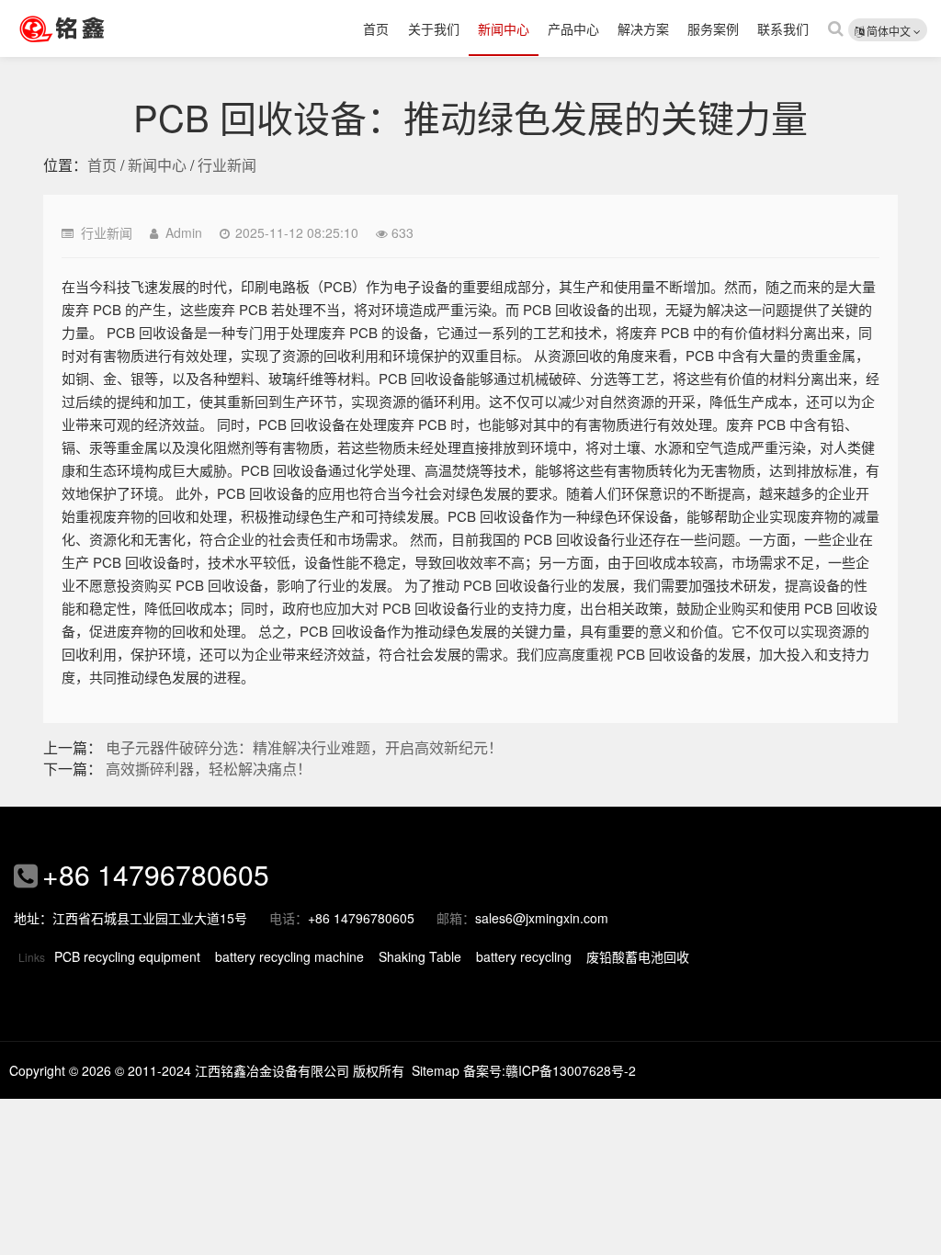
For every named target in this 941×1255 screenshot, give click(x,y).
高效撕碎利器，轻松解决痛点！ (209, 768)
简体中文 (888, 31)
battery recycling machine (289, 956)
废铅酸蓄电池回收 (637, 956)
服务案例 (713, 28)
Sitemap (435, 1070)
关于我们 (433, 28)
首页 (376, 28)
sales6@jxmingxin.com (541, 918)
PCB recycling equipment (127, 956)
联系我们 (783, 28)
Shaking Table (420, 956)
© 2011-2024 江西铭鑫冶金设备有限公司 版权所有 (259, 1070)
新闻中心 (503, 28)
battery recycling (524, 956)
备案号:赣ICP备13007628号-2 (549, 1070)
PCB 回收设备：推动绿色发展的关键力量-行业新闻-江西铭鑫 (87, 28)
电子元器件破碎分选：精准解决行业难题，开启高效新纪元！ (304, 747)
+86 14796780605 (155, 874)
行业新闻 (227, 164)
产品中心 (573, 28)
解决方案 (643, 28)
